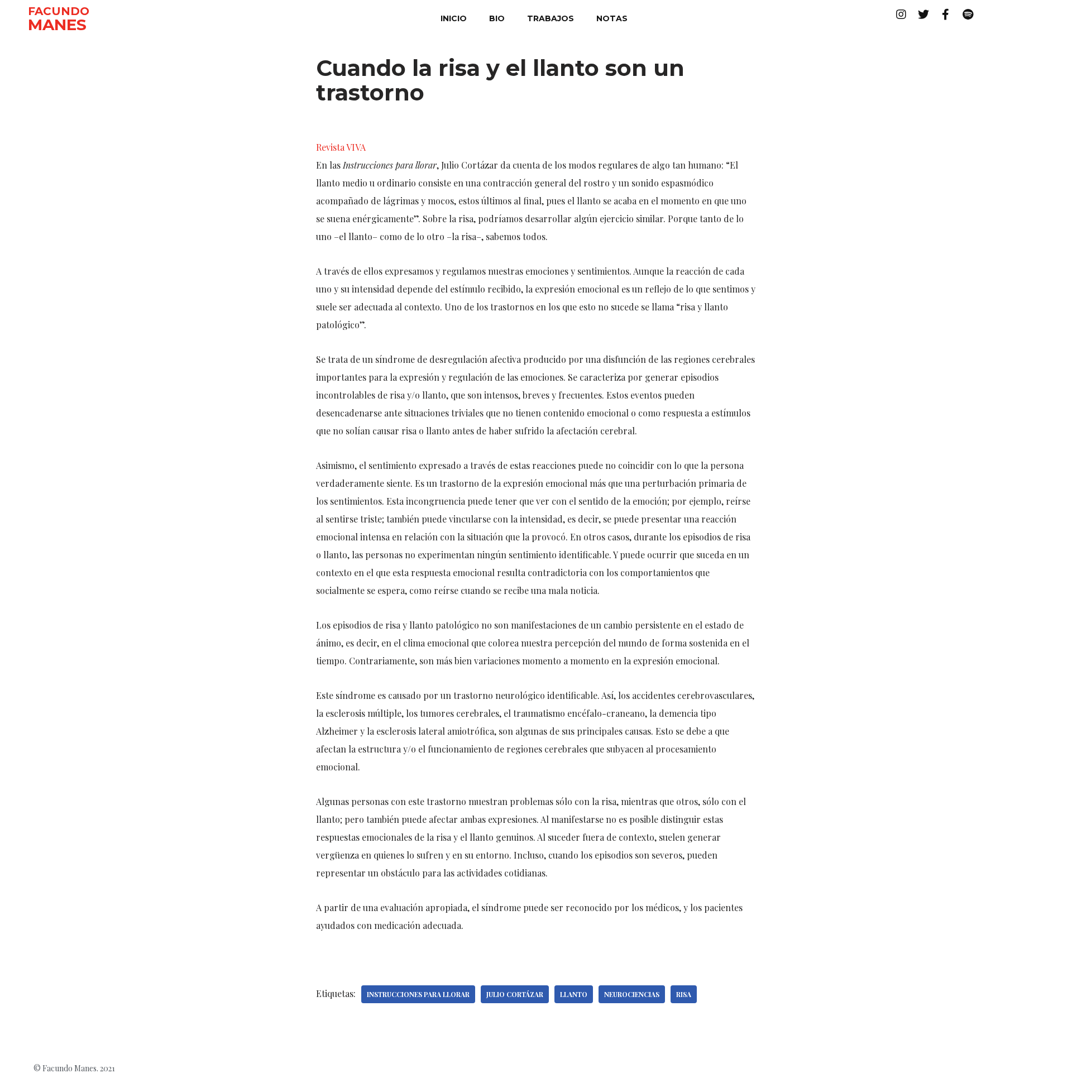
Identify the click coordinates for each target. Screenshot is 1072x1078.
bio (497, 18)
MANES (57, 24)
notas (612, 18)
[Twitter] (923, 14)
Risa (683, 994)
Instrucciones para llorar (418, 994)
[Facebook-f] (946, 14)
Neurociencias (631, 994)
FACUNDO (58, 11)
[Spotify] (968, 14)
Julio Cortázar (514, 994)
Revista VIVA (341, 147)
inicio (454, 18)
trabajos (550, 18)
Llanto (573, 994)
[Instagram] (901, 14)
